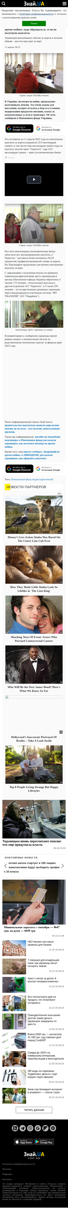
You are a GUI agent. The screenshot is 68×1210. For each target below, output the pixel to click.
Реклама (6, 1169)
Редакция (7, 1174)
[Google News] (38, 1128)
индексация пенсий (42, 479)
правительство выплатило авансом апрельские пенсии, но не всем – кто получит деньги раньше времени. (32, 428)
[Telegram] (22, 1128)
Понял (34, 23)
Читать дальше (34, 1109)
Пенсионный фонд (21, 479)
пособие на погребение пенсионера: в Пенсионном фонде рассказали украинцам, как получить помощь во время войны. (32, 441)
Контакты (7, 1179)
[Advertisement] (34, 384)
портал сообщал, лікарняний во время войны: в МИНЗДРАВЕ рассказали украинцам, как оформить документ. (32, 455)
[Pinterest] (53, 1128)
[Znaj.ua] (34, 3)
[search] (3, 3)
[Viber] (30, 1128)
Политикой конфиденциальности (36, 14)
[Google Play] (44, 1141)
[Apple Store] (24, 1141)
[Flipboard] (45, 1128)
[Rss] (15, 1128)
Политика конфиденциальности (18, 1164)
